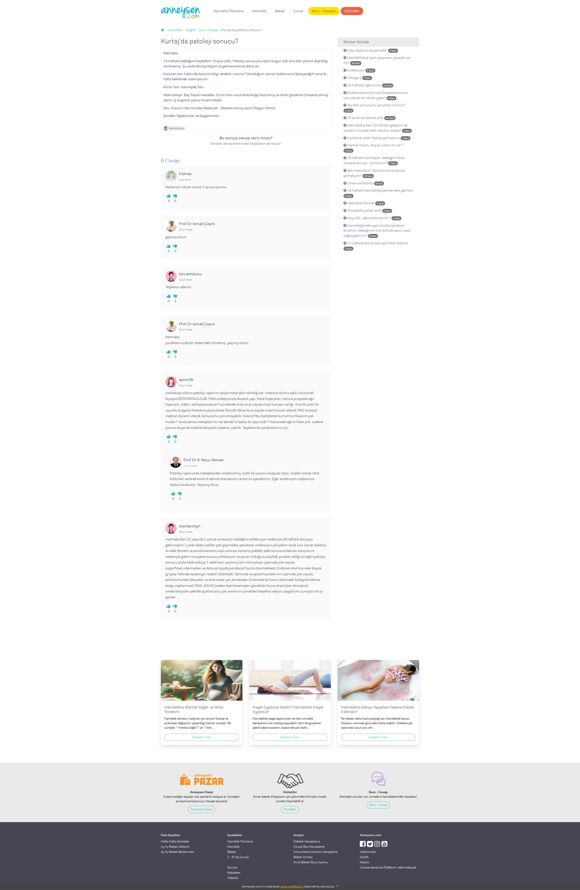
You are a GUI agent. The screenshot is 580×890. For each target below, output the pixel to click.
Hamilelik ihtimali (365, 203)
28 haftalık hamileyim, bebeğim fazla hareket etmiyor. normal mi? (373, 160)
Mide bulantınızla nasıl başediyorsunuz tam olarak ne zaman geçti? (375, 95)
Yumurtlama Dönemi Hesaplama (315, 852)
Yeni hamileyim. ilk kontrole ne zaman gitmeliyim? (374, 173)
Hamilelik (259, 11)
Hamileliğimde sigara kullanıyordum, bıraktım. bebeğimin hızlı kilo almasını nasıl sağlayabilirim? (377, 230)
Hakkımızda (368, 852)
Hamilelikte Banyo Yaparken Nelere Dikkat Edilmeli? (377, 709)
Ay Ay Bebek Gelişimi (175, 847)
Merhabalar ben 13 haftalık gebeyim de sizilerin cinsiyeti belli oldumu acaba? (376, 128)
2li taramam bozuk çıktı (370, 117)
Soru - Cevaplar (324, 11)
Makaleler (233, 873)
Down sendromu (364, 183)
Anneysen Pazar (202, 809)
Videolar (232, 878)
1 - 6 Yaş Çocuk (238, 857)
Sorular (232, 867)
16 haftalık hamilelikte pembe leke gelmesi (379, 193)
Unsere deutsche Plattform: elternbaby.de (388, 867)
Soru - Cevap (378, 805)
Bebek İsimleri (303, 857)
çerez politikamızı (291, 886)
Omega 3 (359, 77)
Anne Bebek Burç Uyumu (310, 862)
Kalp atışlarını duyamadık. (371, 50)
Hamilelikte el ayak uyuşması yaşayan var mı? (377, 60)
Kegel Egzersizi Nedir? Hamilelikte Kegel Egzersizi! (288, 709)
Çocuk (298, 11)
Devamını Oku (201, 737)
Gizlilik (364, 857)
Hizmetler (352, 11)
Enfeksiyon (360, 70)
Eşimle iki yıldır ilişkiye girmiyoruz (378, 138)
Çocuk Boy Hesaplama (308, 847)
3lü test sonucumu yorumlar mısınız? (375, 107)
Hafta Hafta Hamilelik (175, 841)
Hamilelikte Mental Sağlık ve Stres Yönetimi (194, 709)
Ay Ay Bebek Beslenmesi (177, 852)
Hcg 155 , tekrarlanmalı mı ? (373, 218)
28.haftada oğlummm (369, 85)
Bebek (280, 11)
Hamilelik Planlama (228, 11)
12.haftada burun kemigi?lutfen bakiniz (376, 245)
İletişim (365, 862)
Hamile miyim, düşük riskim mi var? (374, 147)
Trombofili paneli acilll (369, 210)
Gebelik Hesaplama (306, 841)
